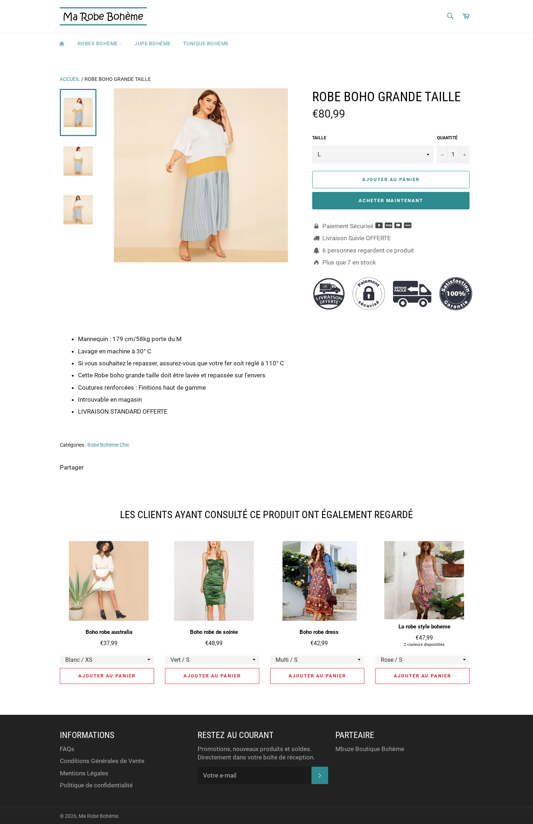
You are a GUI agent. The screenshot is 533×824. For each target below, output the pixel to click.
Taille (319, 137)
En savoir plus (441, 422)
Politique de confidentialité (96, 785)
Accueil (70, 79)
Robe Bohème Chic (108, 445)
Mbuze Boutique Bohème (369, 749)
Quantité (447, 137)
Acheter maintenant (391, 200)
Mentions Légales (84, 773)
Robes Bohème (98, 43)
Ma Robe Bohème (98, 816)
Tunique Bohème (206, 43)
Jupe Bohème (153, 43)
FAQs (67, 749)
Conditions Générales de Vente (102, 760)
